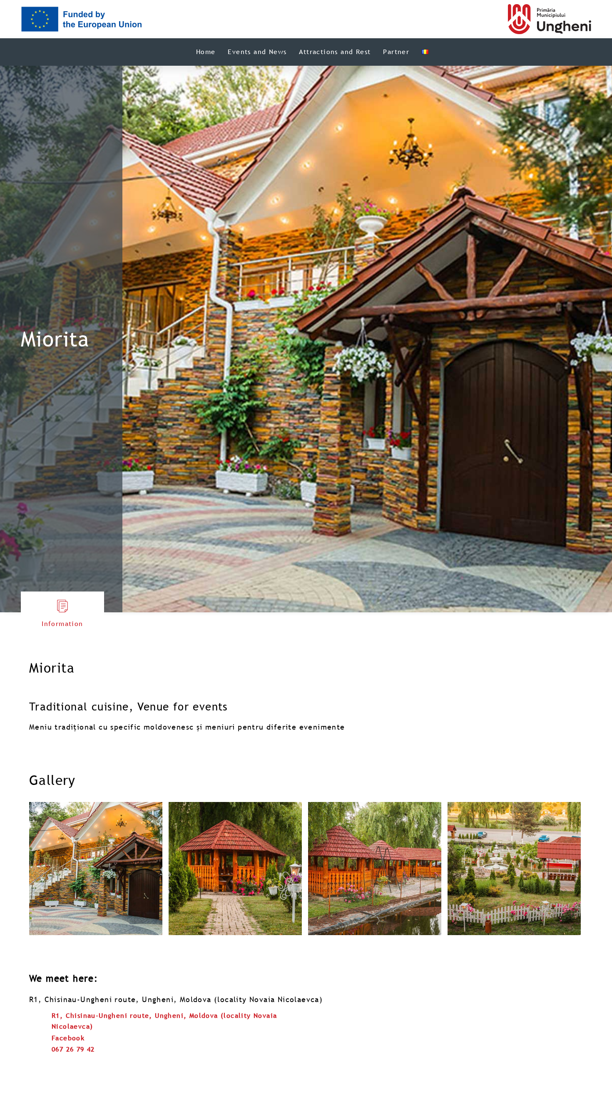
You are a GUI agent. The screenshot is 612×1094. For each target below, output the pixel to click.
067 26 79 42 (73, 1049)
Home (206, 51)
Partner (396, 51)
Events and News (257, 51)
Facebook (68, 1037)
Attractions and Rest (335, 51)
